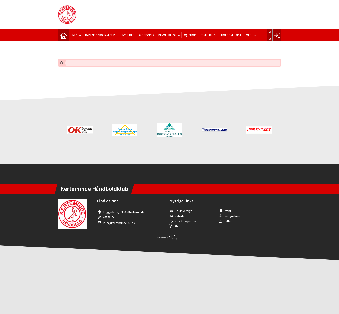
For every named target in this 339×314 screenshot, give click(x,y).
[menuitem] (63, 35)
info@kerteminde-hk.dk (119, 223)
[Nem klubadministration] (167, 238)
